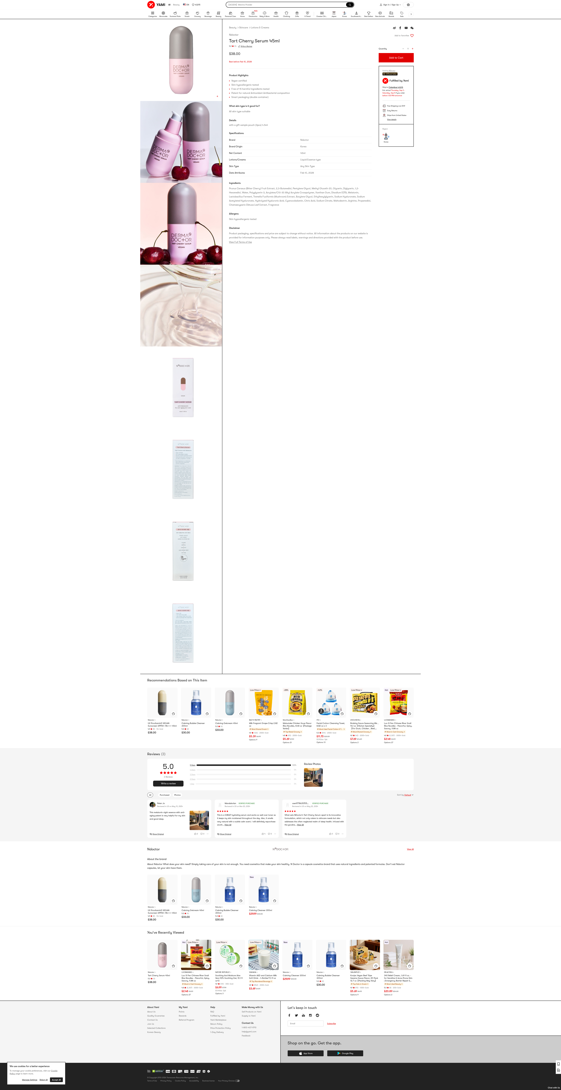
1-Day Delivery (217, 1032)
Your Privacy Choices (226, 1081)
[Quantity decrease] (403, 49)
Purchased (164, 795)
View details (391, 120)
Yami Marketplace (218, 1020)
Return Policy (216, 1024)
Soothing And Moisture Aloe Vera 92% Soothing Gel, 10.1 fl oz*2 (229, 978)
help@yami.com (249, 1031)
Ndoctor (233, 34)
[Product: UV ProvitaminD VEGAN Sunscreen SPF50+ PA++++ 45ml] (162, 703)
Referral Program (186, 1020)
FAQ (212, 1012)
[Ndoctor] (280, 849)
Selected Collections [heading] (156, 1028)
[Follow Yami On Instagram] (310, 1015)
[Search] (350, 4)
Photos (177, 795)
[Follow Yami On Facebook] (289, 1015)
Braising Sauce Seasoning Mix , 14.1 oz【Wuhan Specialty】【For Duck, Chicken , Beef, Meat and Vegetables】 (364, 726)
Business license (208, 1081)
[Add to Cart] (173, 714)
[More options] (208, 834)
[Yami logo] (156, 4)
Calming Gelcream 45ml (226, 723)
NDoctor (392, 71)
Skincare (243, 27)
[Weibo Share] (394, 28)
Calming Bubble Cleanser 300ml (193, 724)
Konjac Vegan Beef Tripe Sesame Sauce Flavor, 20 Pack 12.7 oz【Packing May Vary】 (364, 978)
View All (410, 849)
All (169, 5)
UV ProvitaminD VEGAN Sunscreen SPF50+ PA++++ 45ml (162, 724)
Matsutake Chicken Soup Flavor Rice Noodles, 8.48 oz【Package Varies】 (297, 726)
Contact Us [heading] (152, 1020)
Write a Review (246, 46)
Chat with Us (554, 1087)
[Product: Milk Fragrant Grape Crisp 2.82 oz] (264, 703)
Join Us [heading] (150, 1024)
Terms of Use (152, 1081)
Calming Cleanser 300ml (260, 910)
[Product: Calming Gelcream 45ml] (230, 703)
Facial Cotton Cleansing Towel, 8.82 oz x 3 (331, 724)
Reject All (44, 1080)
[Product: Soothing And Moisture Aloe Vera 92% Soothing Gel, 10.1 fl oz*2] (230, 955)
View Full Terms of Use (240, 242)
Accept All (56, 1080)
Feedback (246, 1035)
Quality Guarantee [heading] (156, 1016)
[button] (196, 5)
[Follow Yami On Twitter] (296, 1015)
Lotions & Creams (260, 27)
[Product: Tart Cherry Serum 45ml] (162, 955)
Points (181, 1012)
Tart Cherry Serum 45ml (159, 975)
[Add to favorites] (412, 35)
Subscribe (331, 1023)
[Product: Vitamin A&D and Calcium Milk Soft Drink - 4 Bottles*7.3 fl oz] (264, 955)
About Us (151, 1012)
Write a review (168, 783)
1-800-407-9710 (249, 1027)
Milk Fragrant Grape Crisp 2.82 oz (263, 724)
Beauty (176, 5)
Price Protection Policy (220, 1028)
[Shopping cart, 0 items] (408, 4)
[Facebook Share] (400, 28)
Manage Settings (29, 1080)
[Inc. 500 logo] (148, 1071)
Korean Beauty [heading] (154, 1032)
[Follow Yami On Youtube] (303, 1015)
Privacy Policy (166, 1081)
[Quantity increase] (412, 49)
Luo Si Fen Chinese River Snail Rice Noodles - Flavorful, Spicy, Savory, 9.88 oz (398, 726)
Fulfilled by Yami (217, 1016)
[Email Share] (406, 28)
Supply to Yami (249, 1016)
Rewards (182, 1016)
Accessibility (194, 1081)
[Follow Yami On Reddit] (317, 1015)
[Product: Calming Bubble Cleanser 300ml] (196, 703)
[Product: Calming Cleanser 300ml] (264, 890)
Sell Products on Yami (251, 1012)
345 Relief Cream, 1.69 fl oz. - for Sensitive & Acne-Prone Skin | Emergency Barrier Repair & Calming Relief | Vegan (398, 978)
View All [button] (228, 825)
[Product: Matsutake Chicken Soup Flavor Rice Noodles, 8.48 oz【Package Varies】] (297, 703)
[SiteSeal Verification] (158, 1071)
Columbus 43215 (396, 87)
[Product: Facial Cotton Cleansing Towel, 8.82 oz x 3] (331, 703)
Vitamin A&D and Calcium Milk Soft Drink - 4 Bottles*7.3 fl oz (263, 976)
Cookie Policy (180, 1081)
